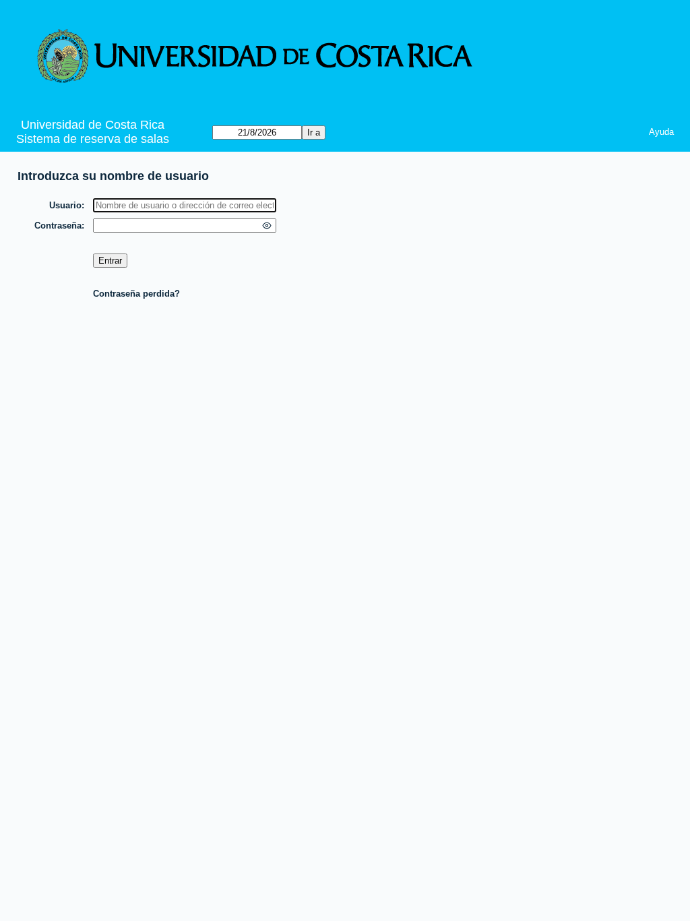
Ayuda (661, 132)
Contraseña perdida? (136, 294)
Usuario (65, 205)
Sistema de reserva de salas (92, 139)
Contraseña (58, 225)
